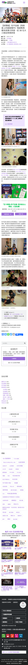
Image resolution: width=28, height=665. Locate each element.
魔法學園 (15, 519)
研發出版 (3, 401)
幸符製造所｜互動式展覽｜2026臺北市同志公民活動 (6, 548)
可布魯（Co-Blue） (17, 66)
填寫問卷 (9, 124)
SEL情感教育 (10, 44)
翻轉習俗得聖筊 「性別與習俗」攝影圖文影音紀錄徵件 (13, 508)
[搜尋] (25, 343)
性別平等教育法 (5, 479)
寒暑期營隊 (6, 393)
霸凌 (9, 519)
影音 (9, 475)
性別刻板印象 (16, 475)
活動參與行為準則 (6, 602)
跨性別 (18, 512)
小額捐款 (18, 618)
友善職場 (12, 466)
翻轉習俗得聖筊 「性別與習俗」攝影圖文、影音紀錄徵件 (21, 573)
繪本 (20, 44)
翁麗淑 (9, 504)
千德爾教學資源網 (7, 614)
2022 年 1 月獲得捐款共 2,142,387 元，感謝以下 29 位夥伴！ (20, 587)
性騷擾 (16, 483)
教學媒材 (16, 44)
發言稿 (21, 500)
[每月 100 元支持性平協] (14, 526)
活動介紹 (21, 214)
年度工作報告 (19, 622)
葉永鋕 (4, 512)
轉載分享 (13, 515)
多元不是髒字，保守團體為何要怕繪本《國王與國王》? (7, 561)
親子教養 (11, 512)
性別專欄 (9, 38)
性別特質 (14, 479)
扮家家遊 (5, 486)
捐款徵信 (5, 622)
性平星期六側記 (7, 483)
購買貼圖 (6, 214)
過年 (3, 519)
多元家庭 (12, 472)
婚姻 (4, 475)
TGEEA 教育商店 (7, 610)
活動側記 (13, 500)
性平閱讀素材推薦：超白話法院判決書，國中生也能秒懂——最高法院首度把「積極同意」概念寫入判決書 (7, 588)
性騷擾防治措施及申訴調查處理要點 (17, 599)
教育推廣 (3, 387)
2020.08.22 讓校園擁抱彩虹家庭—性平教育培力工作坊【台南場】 (7, 574)
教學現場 (5, 490)
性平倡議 (3, 385)
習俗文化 (16, 504)
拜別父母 (12, 486)
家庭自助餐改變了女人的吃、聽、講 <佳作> (20, 561)
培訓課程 (5, 391)
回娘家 (17, 469)
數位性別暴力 (14, 490)
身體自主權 (5, 515)
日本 (3, 493)
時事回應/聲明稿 (12, 493)
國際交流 (3, 381)
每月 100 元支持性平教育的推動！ (11, 652)
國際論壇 (4, 472)
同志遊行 (11, 469)
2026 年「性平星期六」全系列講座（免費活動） (21, 548)
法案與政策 (5, 500)
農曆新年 (20, 515)
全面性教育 (21, 462)
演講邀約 (5, 618)
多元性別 (19, 472)
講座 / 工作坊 (6, 399)
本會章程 (4, 599)
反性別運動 (20, 466)
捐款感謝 (19, 486)
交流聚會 (5, 389)
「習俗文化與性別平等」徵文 (9, 462)
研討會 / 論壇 (6, 397)
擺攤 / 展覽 (6, 395)
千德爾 (10, 40)
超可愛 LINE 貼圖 (5, 68)
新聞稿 (21, 490)
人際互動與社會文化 (12, 42)
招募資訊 (15, 602)
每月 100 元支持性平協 (14, 532)
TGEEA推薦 (16, 458)
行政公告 (3, 403)
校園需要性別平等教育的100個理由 (11, 497)
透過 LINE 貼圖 (17, 169)
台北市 (4, 469)
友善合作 (5, 466)
